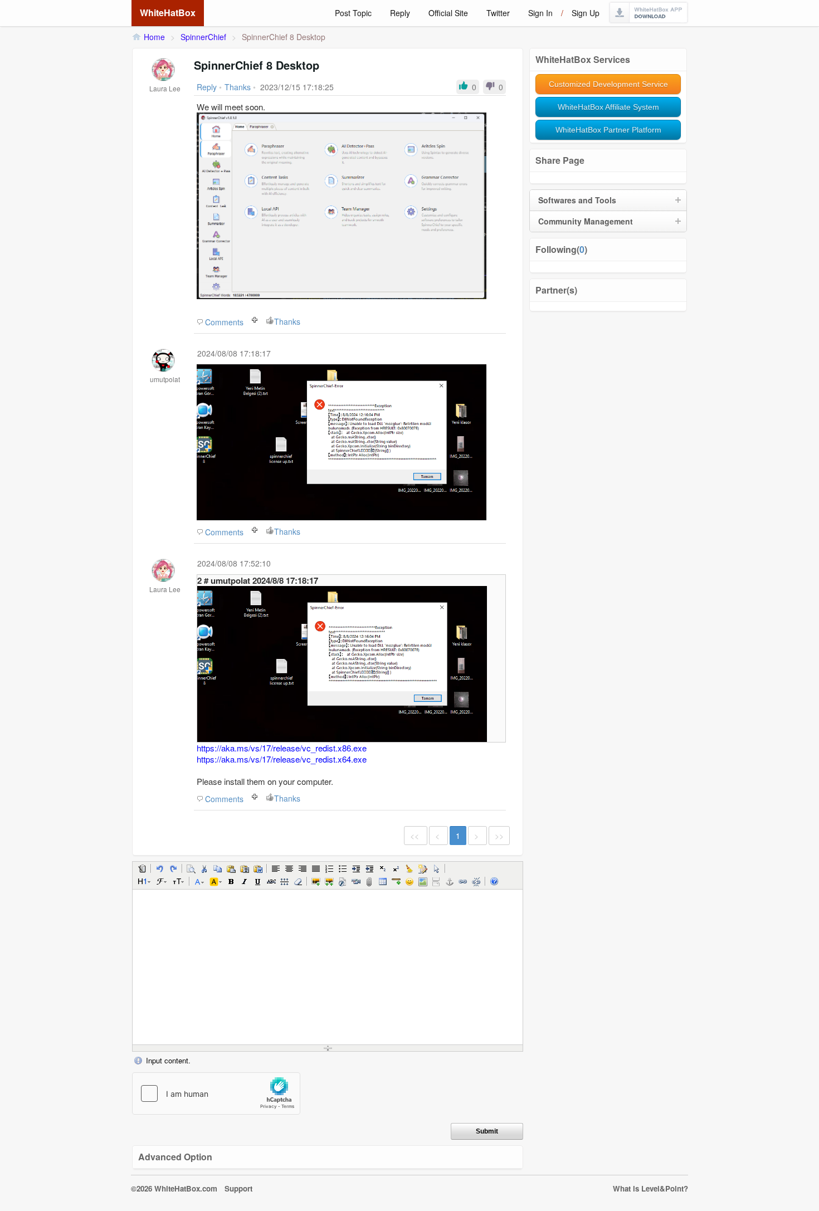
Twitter (498, 12)
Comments (224, 322)
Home (154, 36)
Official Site (448, 12)
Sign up (585, 12)
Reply (400, 12)
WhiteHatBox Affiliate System (608, 106)
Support (238, 1188)
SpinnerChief (203, 36)
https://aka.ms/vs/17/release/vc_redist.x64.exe (282, 759)
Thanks (287, 321)
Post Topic (353, 12)
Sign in (540, 12)
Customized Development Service (608, 84)
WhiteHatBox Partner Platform (608, 129)
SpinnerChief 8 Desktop (283, 36)
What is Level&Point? (650, 1188)
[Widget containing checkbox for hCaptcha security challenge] (216, 1093)
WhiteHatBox (168, 12)
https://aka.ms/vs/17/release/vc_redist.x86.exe (282, 748)
